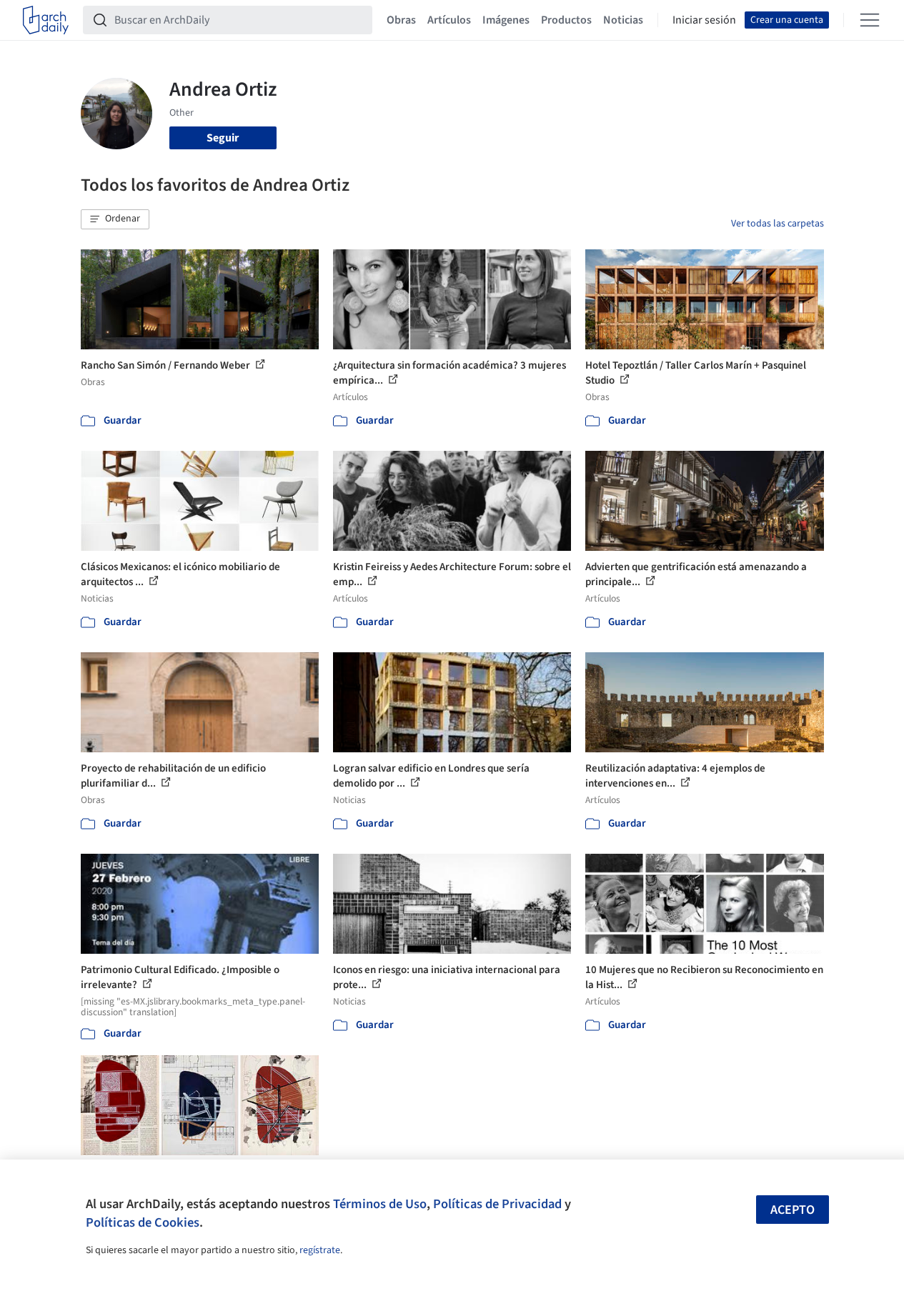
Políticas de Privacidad (497, 1204)
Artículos (449, 20)
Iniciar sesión (704, 20)
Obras (401, 20)
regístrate (319, 1250)
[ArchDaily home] (46, 20)
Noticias (623, 20)
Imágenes (506, 20)
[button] (115, 219)
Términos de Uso (380, 1204)
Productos (566, 20)
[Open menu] (869, 20)
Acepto (792, 1210)
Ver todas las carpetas (777, 224)
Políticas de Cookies (142, 1222)
